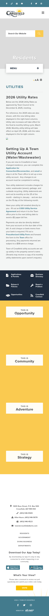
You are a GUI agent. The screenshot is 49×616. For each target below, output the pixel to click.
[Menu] (42, 13)
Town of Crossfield (15, 12)
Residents (24, 533)
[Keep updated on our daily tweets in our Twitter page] (36, 4)
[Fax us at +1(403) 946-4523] (17, 4)
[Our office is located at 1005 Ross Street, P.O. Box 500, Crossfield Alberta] (7, 4)
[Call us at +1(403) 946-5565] (12, 4)
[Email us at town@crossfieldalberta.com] (22, 4)
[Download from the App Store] (13, 567)
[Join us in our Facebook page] (32, 4)
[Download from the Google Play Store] (36, 567)
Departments (24, 546)
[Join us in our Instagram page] (42, 4)
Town (22, 237)
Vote (24, 588)
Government (24, 537)
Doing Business (24, 542)
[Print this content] (41, 79)
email (37, 171)
